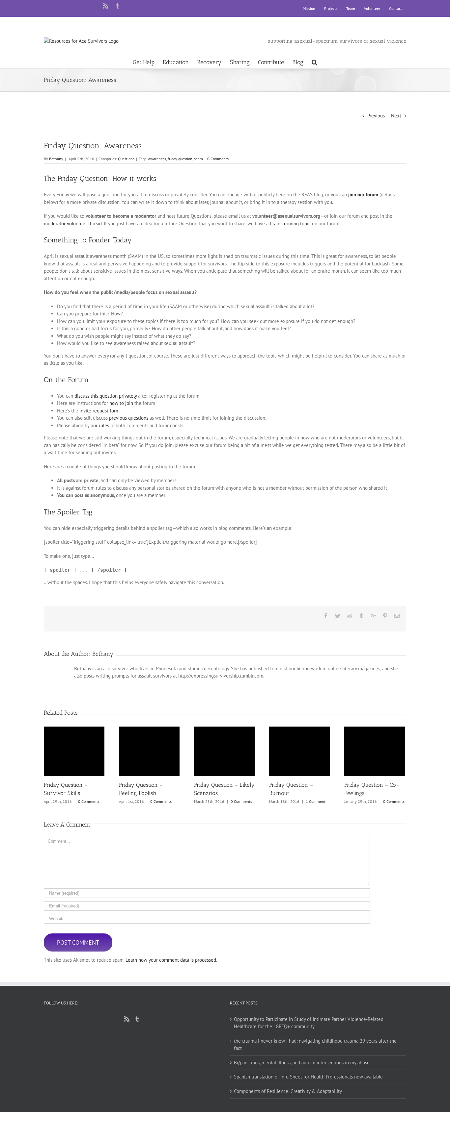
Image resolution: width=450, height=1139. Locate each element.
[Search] (314, 61)
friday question (180, 158)
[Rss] (126, 1019)
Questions (126, 158)
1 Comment (315, 801)
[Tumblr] (137, 1019)
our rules (100, 425)
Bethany (56, 158)
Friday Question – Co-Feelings (375, 751)
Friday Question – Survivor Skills (74, 751)
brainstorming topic (290, 223)
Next (396, 115)
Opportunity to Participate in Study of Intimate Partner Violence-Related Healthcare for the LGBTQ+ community (308, 1023)
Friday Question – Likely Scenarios (224, 751)
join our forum (363, 194)
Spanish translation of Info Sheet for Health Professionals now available (308, 1077)
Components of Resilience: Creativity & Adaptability (288, 1091)
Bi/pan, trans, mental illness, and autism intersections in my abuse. (302, 1062)
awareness (157, 158)
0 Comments (218, 158)
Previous (376, 115)
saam (198, 158)
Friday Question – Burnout (299, 751)
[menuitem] (309, 8)
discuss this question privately (105, 396)
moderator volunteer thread (73, 223)
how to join (121, 403)
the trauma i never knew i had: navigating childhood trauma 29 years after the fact (315, 1045)
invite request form (99, 411)
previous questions (128, 418)
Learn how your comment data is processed (171, 960)
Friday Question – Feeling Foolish (149, 751)
